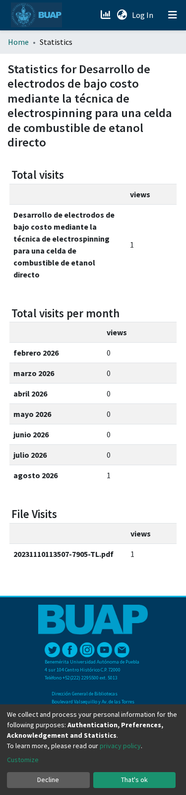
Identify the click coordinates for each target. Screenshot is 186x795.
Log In (143, 15)
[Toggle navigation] (172, 14)
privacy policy (120, 745)
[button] (122, 15)
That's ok (134, 779)
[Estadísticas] (106, 15)
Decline (48, 779)
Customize (23, 759)
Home (18, 42)
